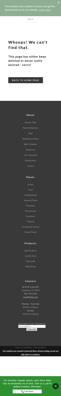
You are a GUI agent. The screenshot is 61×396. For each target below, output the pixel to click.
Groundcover (30, 211)
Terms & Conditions (23, 347)
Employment (30, 160)
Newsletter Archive (30, 139)
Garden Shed (30, 256)
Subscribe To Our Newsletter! (32, 324)
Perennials (30, 205)
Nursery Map (30, 122)
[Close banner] (56, 386)
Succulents (30, 216)
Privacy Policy (40, 347)
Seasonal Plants (30, 200)
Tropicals (30, 221)
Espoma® (30, 261)
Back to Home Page (25, 80)
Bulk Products (31, 250)
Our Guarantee (30, 155)
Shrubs (30, 184)
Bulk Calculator (30, 144)
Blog (30, 133)
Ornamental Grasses (30, 227)
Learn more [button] (45, 10)
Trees (30, 190)
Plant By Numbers (30, 128)
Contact (30, 166)
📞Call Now (27, 391)
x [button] (59, 2)
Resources (30, 149)
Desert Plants (30, 232)
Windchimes (30, 266)
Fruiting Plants (30, 195)
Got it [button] (30, 19)
